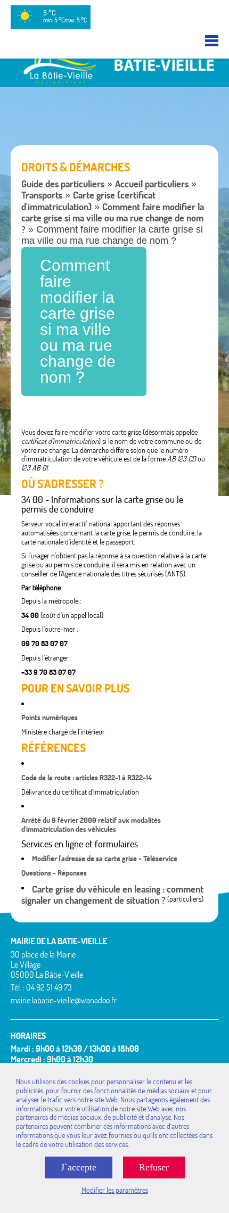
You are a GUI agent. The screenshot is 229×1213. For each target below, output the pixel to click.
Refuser (154, 1167)
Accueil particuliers (152, 184)
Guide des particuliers (62, 184)
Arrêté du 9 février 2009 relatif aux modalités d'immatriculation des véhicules (91, 824)
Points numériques (49, 717)
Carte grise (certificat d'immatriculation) (88, 201)
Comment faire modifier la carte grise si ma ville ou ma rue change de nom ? (112, 218)
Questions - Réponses (54, 873)
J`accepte (78, 1167)
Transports (41, 195)
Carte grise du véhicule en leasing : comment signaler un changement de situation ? (112, 895)
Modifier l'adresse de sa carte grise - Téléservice (104, 858)
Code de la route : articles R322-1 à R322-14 (86, 777)
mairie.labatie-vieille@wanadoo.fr (64, 1000)
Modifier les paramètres (114, 1190)
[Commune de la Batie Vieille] (114, 82)
